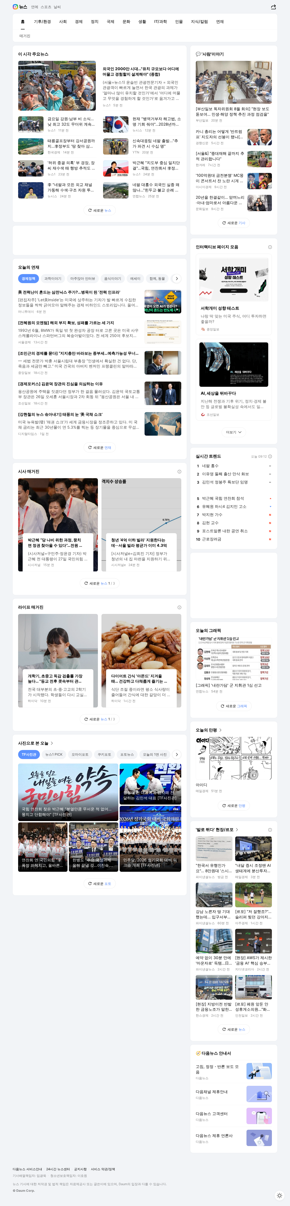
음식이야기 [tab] (112, 278)
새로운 (102, 210)
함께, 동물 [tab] (157, 278)
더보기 (231, 432)
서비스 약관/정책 (103, 1169)
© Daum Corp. (24, 1190)
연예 (34, 7)
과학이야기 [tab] (52, 278)
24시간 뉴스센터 (58, 1169)
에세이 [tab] (135, 278)
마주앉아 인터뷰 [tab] (82, 278)
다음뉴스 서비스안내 (27, 1169)
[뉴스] (23, 7)
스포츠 (46, 7)
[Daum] (16, 7)
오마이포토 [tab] (80, 754)
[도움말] (179, 471)
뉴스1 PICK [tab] (54, 754)
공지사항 (80, 1169)
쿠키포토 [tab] (104, 754)
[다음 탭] (176, 278)
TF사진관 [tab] (29, 754)
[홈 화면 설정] (280, 1196)
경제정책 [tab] (28, 278)
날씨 (57, 7)
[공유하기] (272, 7)
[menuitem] (22, 21)
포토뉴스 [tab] (127, 754)
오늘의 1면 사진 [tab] (155, 754)
